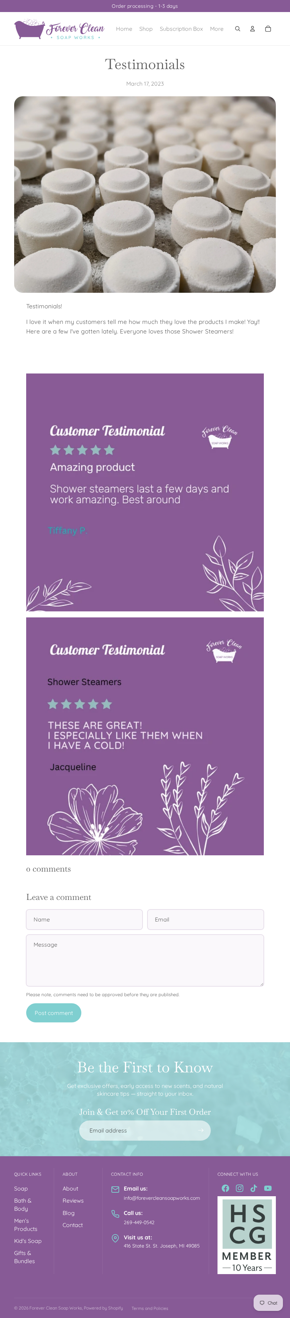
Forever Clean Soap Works (55, 1308)
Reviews (73, 1200)
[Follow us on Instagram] (239, 1188)
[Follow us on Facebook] (225, 1188)
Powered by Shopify (103, 1308)
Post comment (54, 1012)
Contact (73, 1224)
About (70, 1188)
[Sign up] (201, 1130)
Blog (69, 1212)
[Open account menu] (252, 28)
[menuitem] (217, 28)
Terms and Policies (150, 1308)
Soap (21, 1188)
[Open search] (237, 28)
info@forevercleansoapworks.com (162, 1198)
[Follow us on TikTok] (254, 1188)
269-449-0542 (139, 1222)
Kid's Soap (28, 1240)
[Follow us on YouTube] (268, 1188)
